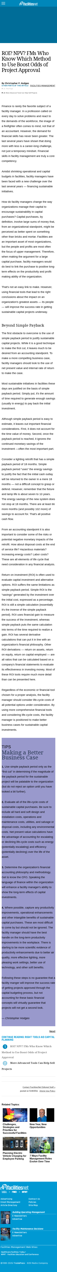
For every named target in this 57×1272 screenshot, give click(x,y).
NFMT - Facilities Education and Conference (20, 1254)
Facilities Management (42, 85)
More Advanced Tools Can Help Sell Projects (21, 93)
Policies (32, 1202)
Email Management (10, 1202)
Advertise (17, 1219)
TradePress (19, 1263)
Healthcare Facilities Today (13, 1252)
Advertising (6, 1199)
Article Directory (9, 1205)
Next (52, 1031)
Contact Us (34, 1199)
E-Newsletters (19, 1216)
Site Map (33, 1205)
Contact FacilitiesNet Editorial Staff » (39, 1087)
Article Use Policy (47, 1091)
